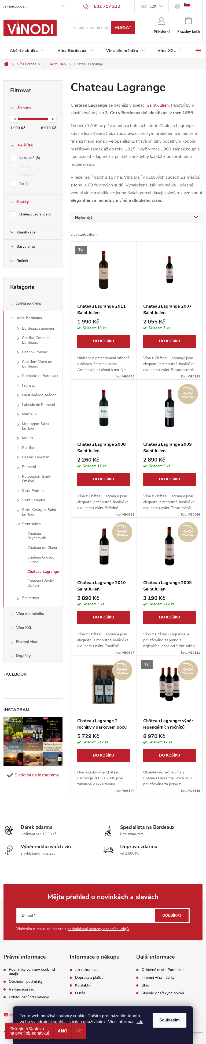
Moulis (27, 438)
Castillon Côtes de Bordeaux (37, 364)
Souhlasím (169, 1020)
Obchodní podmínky (26, 982)
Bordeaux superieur (38, 328)
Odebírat (172, 915)
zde (140, 1022)
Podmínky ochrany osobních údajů (32, 971)
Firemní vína (26, 641)
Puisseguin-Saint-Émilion (37, 479)
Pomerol (29, 466)
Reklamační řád (21, 989)
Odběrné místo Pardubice (163, 970)
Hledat (123, 28)
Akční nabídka (28, 304)
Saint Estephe (33, 500)
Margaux (29, 414)
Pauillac (28, 447)
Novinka (27, 175)
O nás (80, 993)
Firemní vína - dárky (158, 977)
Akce (24, 166)
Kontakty (82, 985)
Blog (145, 985)
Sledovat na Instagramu (37, 775)
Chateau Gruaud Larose (40, 559)
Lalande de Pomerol (38, 404)
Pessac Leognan (35, 457)
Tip (23, 183)
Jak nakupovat (14, 6)
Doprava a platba (89, 977)
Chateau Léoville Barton (40, 583)
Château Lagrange (35, 214)
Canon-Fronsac (35, 352)
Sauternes (30, 597)
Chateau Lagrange (43, 571)
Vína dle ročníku (30, 613)
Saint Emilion (33, 490)
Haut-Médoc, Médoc (39, 395)
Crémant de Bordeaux (40, 375)
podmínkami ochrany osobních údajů (98, 928)
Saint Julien (31, 524)
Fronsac (28, 385)
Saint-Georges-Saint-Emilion (40, 512)
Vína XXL (24, 627)
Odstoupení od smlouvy (29, 997)
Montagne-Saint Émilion (35, 426)
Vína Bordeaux (29, 318)
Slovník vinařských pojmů (163, 993)
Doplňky (23, 655)
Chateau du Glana (42, 547)
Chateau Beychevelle (37, 536)
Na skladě (29, 158)
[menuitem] (27, 50)
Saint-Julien (158, 105)
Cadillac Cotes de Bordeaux (36, 340)
